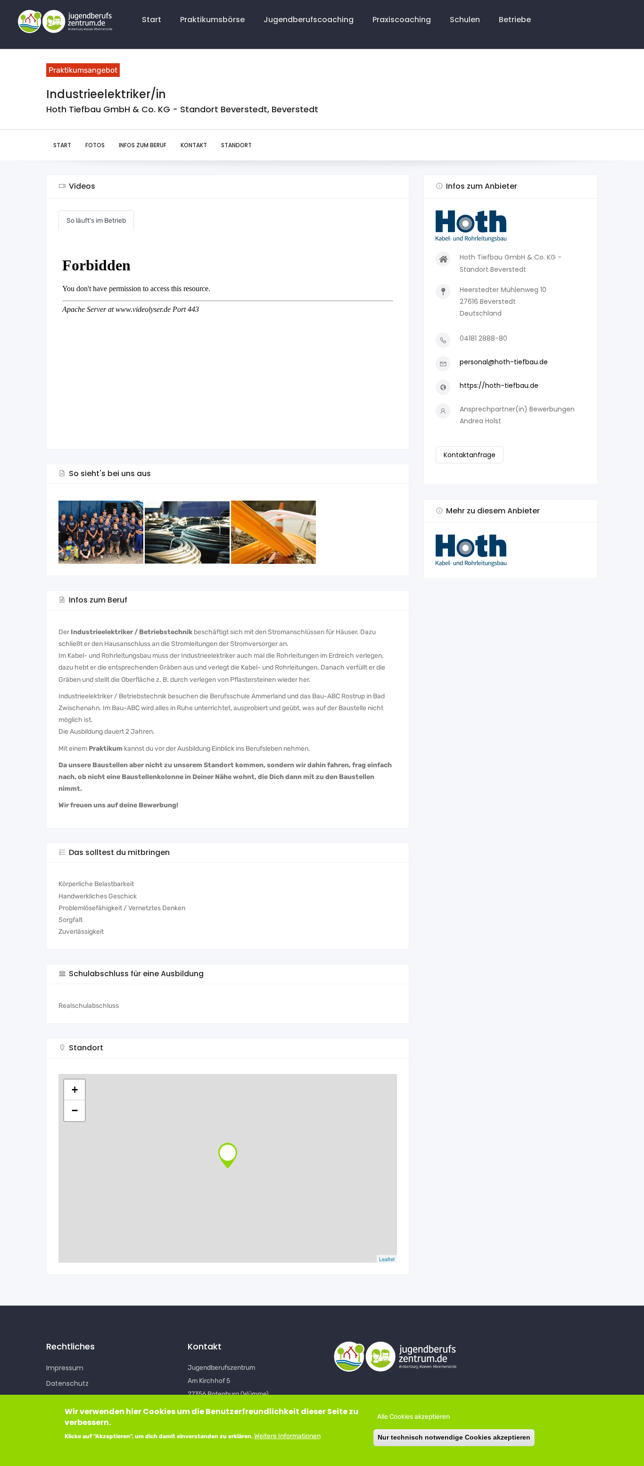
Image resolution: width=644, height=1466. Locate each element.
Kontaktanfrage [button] (469, 455)
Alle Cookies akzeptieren (413, 1417)
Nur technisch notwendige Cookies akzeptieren (454, 1437)
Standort (236, 145)
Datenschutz (67, 1383)
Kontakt (194, 145)
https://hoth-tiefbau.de (499, 385)
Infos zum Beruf (142, 145)
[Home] (63, 22)
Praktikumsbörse (212, 19)
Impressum (64, 1368)
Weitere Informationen (287, 1436)
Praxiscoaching (401, 19)
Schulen (465, 19)
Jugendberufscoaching (309, 19)
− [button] (75, 1110)
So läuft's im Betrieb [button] (96, 221)
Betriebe (515, 19)
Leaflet (387, 1259)
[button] (511, 551)
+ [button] (75, 1090)
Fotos (95, 145)
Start (151, 19)
